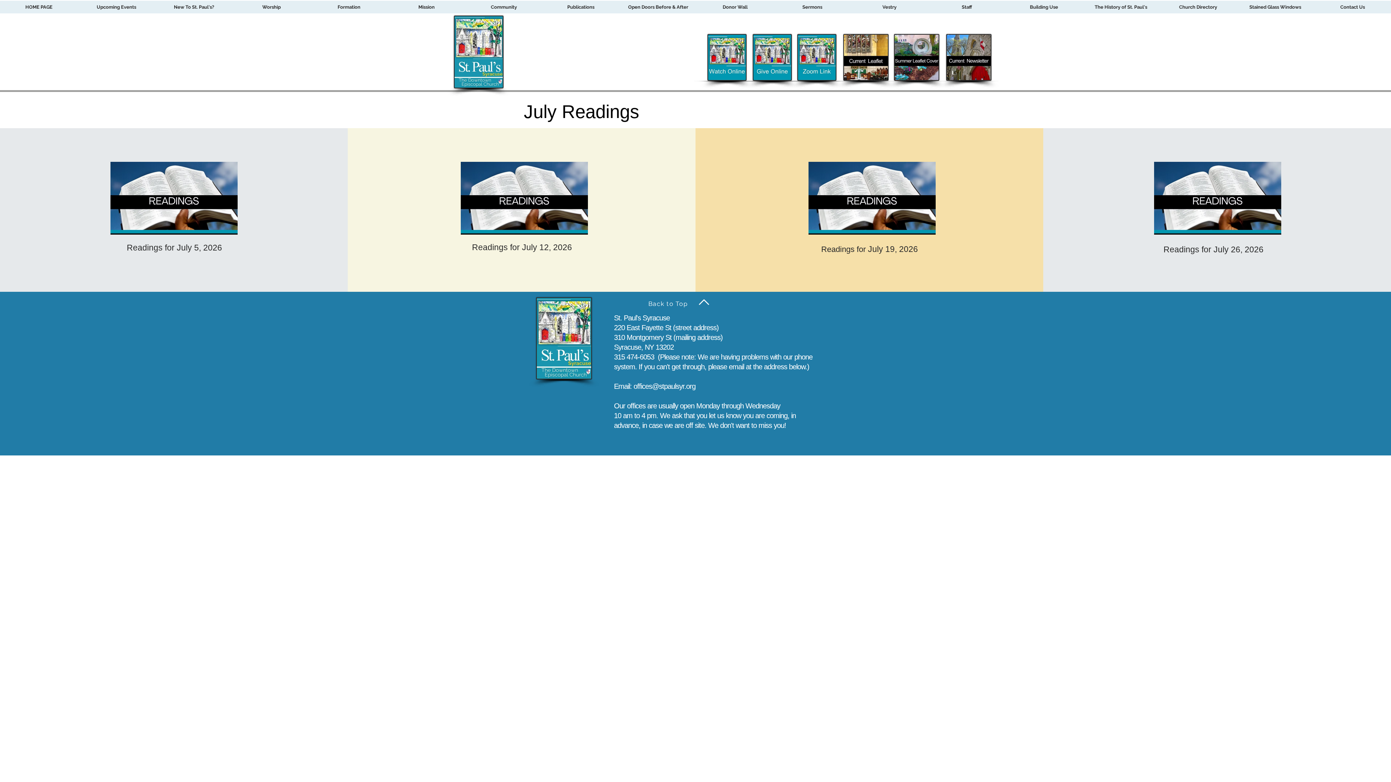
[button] (349, 7)
